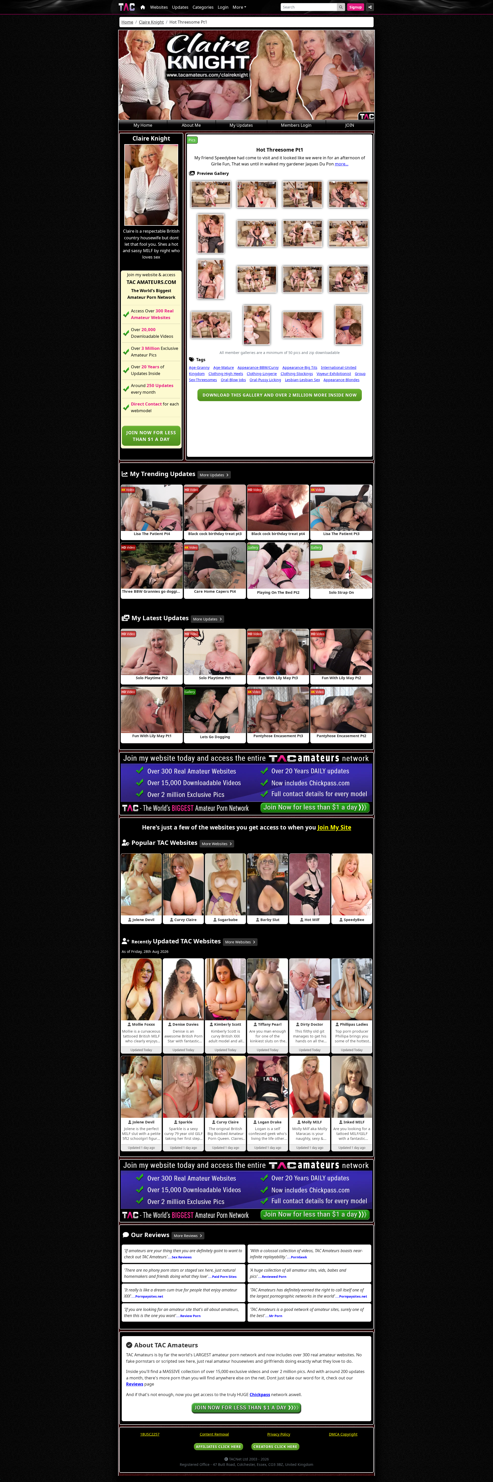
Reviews (134, 1384)
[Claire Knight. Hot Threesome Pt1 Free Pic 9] (302, 233)
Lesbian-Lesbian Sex (302, 379)
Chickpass (260, 1394)
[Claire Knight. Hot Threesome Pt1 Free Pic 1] (211, 194)
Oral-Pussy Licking (265, 379)
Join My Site (334, 827)
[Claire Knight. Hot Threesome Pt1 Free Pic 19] (302, 324)
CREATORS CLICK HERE (275, 1446)
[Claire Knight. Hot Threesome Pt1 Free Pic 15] (348, 279)
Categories (203, 7)
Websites (159, 7)
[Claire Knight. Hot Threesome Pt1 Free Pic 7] (257, 233)
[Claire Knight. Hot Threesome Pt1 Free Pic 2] (257, 194)
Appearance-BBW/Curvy (258, 367)
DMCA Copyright (343, 1434)
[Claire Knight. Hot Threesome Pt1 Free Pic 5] (348, 194)
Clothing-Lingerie (262, 373)
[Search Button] (341, 7)
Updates (180, 7)
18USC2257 (149, 1434)
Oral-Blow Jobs (233, 379)
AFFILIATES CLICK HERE (218, 1446)
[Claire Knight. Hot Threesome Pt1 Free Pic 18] (256, 324)
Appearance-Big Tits (299, 367)
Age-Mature (223, 367)
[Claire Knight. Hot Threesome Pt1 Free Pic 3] (302, 194)
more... (341, 164)
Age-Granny (199, 367)
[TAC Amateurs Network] (126, 7)
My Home (143, 125)
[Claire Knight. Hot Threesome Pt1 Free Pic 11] (210, 279)
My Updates (241, 125)
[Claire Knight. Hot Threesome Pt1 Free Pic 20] (348, 324)
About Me (191, 125)
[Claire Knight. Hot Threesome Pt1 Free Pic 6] (210, 233)
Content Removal (214, 1434)
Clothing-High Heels (225, 373)
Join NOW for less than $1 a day (151, 435)
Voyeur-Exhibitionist (334, 373)
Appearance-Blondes (341, 379)
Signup (355, 7)
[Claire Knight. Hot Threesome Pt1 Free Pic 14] (302, 279)
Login (223, 7)
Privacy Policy (278, 1434)
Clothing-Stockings (297, 373)
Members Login (296, 125)
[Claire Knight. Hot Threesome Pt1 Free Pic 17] (211, 324)
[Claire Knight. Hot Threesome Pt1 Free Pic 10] (348, 233)
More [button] (238, 7)
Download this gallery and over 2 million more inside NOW (280, 395)
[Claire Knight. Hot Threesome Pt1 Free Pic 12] (257, 279)
